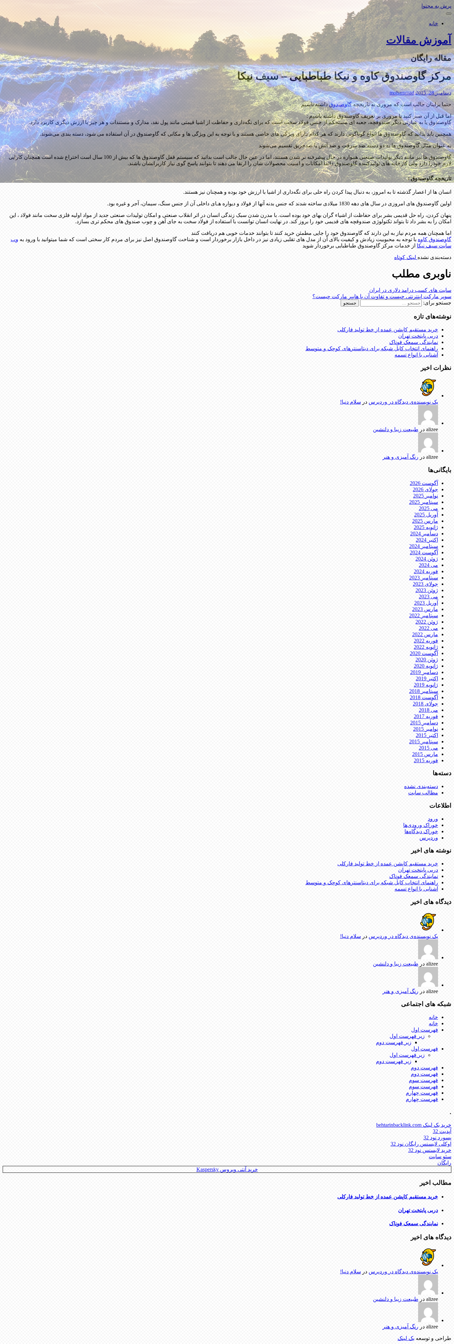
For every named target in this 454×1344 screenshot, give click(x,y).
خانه (433, 23)
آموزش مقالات (418, 40)
